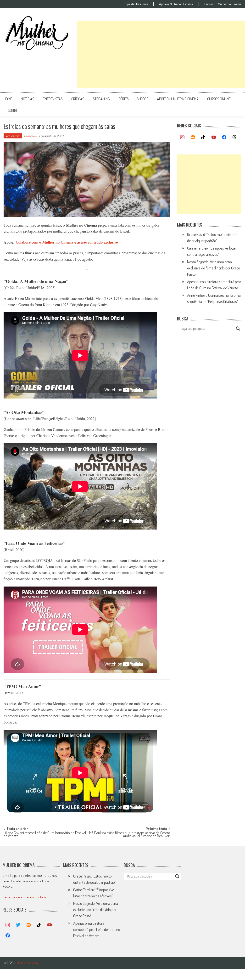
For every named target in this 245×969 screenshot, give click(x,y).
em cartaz (13, 136)
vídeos (142, 99)
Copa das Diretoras (136, 4)
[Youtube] (213, 137)
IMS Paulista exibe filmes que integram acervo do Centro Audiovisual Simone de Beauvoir (129, 834)
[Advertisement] (161, 54)
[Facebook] (224, 137)
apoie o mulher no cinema (178, 99)
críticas (77, 99)
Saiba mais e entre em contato (24, 897)
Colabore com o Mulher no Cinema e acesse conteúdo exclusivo (67, 242)
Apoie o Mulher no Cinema (176, 4)
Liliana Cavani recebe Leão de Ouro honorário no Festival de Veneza (45, 834)
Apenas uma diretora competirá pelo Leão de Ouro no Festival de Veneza (96, 929)
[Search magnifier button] (238, 328)
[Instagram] (182, 137)
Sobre (13, 110)
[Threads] (234, 137)
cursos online (219, 99)
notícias (27, 99)
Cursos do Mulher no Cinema (222, 4)
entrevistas (53, 99)
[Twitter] (18, 925)
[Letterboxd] (193, 137)
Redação (29, 136)
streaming (101, 99)
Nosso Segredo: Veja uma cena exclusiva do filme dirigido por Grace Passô (213, 268)
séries (123, 99)
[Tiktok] (203, 137)
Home (8, 99)
